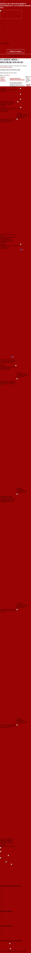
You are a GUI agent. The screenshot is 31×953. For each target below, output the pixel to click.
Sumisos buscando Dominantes (22, 46)
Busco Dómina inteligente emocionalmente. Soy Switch (7, 376)
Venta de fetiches (8, 47)
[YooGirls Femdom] (15, 864)
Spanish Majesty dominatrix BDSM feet (17, 79)
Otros (14, 47)
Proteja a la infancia (15, 946)
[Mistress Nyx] (23, 99)
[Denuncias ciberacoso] (15, 948)
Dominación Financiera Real (5, 231)
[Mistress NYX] (15, 883)
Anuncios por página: (28, 80)
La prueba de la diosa (7, 836)
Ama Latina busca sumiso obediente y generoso (6, 97)
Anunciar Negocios (19, 43)
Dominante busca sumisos (13, 44)
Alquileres (12, 43)
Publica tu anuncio (15, 51)
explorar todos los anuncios (6, 67)
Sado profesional (11, 46)
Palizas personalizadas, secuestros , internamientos (6, 491)
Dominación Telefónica (21, 47)
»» (9, 75)
